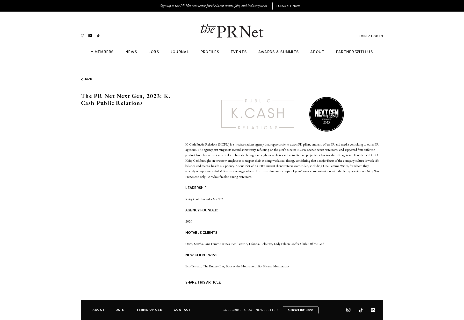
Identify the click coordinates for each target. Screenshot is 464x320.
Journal (180, 52)
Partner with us (354, 52)
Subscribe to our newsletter (250, 310)
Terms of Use (149, 310)
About (317, 52)
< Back (86, 79)
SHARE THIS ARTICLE (203, 282)
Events (239, 52)
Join (363, 36)
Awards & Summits (278, 52)
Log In (377, 36)
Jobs (154, 52)
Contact (182, 310)
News (131, 52)
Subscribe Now (288, 6)
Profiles (210, 52)
